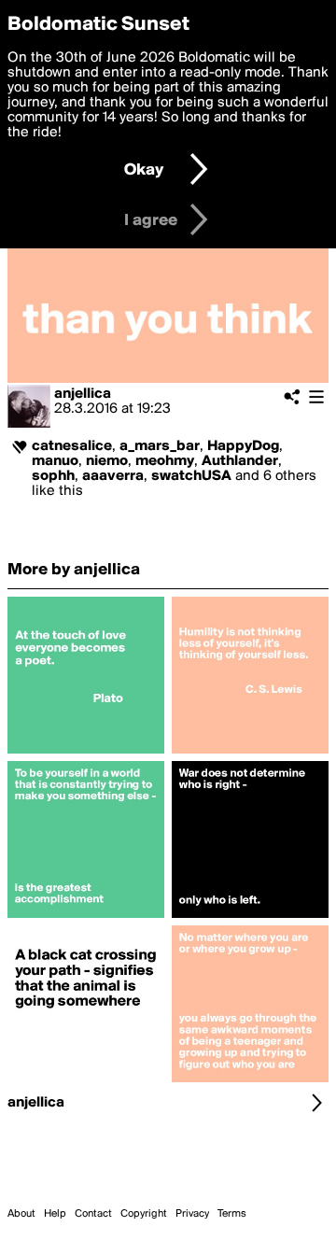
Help (55, 1214)
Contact (93, 1214)
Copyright (143, 1214)
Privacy (192, 1214)
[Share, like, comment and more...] (85, 753)
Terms (231, 1214)
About (21, 1214)
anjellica (82, 394)
